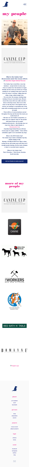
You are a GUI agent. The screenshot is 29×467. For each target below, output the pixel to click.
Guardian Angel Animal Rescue (15, 80)
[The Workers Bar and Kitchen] (14, 286)
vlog (15, 455)
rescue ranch (14, 426)
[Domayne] (14, 360)
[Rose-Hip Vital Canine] (14, 236)
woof (14, 402)
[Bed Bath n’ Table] (14, 335)
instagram (14, 450)
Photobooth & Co (14, 127)
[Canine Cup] (14, 211)
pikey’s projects (15, 428)
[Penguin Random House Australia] (14, 366)
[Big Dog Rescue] (14, 261)
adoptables (14, 415)
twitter (14, 452)
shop (14, 413)
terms (14, 439)
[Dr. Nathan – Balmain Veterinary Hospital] (14, 310)
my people (14, 404)
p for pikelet (14, 400)
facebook (14, 448)
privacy (14, 437)
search (14, 417)
